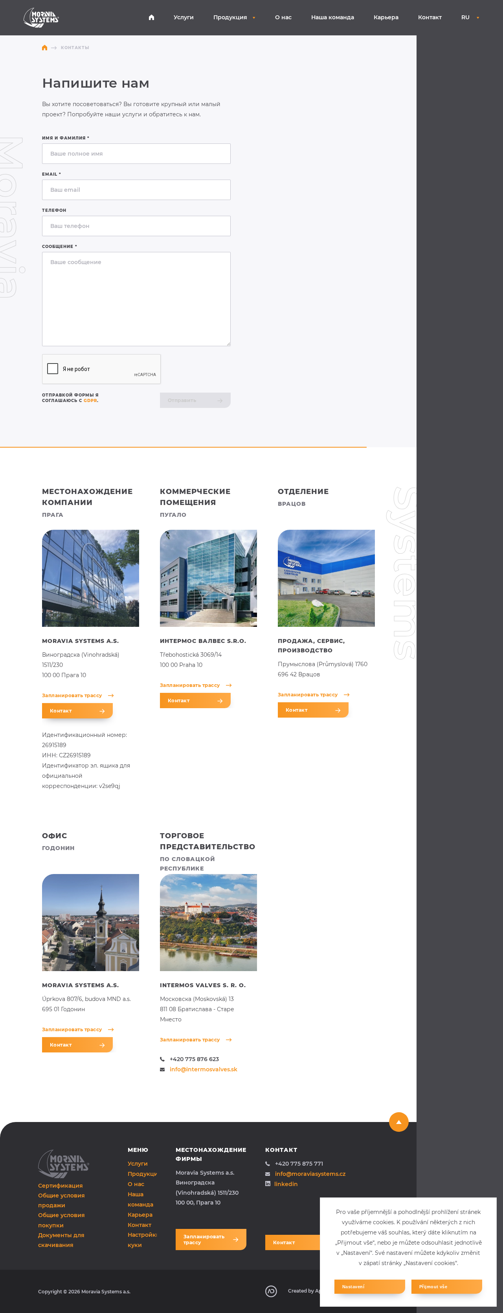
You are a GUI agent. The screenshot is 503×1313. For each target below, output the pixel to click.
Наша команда (332, 17)
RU (466, 17)
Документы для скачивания (61, 1240)
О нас (283, 17)
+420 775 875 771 (299, 1163)
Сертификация (60, 1185)
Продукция (230, 17)
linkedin (286, 1184)
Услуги (184, 17)
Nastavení (353, 1286)
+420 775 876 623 (194, 1059)
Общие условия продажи (61, 1200)
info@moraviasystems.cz (310, 1173)
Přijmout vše (433, 1286)
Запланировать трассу (72, 695)
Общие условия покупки (61, 1220)
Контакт (430, 17)
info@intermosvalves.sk (203, 1069)
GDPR (90, 400)
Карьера (386, 17)
